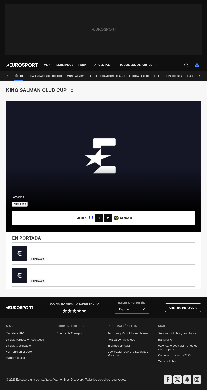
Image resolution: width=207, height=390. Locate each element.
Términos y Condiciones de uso (128, 333)
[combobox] (132, 309)
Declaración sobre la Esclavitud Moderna (128, 353)
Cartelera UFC (15, 333)
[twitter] (177, 379)
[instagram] (197, 379)
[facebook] (168, 379)
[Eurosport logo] (22, 65)
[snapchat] (187, 379)
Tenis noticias (167, 361)
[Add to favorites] (72, 90)
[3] (74, 310)
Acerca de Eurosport (70, 333)
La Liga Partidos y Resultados (25, 339)
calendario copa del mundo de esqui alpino (177, 347)
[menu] (186, 65)
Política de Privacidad (121, 339)
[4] (79, 310)
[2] (69, 310)
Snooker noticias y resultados (177, 333)
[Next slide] (199, 76)
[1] (64, 310)
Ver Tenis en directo (19, 351)
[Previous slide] (7, 76)
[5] (84, 310)
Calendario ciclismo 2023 (174, 355)
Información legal (119, 345)
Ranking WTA (166, 339)
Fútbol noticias (15, 357)
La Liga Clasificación (19, 345)
